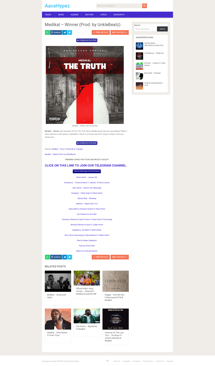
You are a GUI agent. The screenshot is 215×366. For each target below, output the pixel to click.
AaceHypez (57, 5)
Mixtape (89, 14)
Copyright (126, 361)
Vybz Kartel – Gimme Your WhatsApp (86, 188)
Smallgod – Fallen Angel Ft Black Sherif (86, 193)
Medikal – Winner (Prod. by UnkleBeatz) (60, 154)
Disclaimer (136, 361)
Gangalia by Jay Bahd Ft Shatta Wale (86, 230)
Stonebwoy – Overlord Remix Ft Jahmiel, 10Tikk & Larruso (87, 183)
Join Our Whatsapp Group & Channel (87, 171)
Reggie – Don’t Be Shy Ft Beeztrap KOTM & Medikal (114, 297)
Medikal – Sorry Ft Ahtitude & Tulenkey (67, 149)
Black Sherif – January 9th (86, 177)
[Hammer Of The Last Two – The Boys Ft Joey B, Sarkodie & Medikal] (115, 319)
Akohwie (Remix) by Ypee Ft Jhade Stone (87, 225)
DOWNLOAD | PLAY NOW (88, 40)
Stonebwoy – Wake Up (153, 53)
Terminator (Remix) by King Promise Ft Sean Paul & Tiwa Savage (86, 219)
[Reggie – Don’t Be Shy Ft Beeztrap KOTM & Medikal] (115, 281)
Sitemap (170, 361)
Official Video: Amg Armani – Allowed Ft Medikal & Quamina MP (86, 291)
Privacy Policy (148, 361)
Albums (74, 14)
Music (48, 14)
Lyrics (103, 14)
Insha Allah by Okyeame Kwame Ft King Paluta (87, 209)
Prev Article (102, 32)
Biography (119, 14)
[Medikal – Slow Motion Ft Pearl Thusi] (58, 319)
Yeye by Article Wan (87, 246)
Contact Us (160, 361)
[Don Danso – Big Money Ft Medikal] (87, 316)
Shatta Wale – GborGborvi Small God (153, 44)
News (61, 14)
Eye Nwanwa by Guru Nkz (87, 214)
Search (137, 25)
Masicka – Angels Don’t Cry (87, 204)
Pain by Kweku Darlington (87, 240)
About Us (117, 361)
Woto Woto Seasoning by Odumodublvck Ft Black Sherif (87, 235)
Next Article (118, 32)
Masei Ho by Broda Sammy (86, 251)
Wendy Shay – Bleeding (87, 198)
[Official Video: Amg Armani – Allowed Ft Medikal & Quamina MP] (87, 278)
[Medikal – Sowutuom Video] (58, 281)
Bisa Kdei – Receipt (152, 73)
